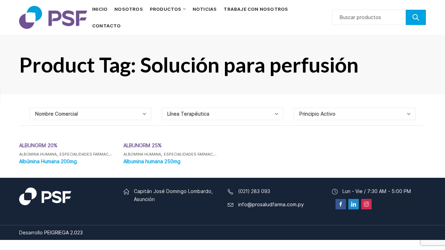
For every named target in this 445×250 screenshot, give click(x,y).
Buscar (416, 17)
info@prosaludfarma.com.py (271, 204)
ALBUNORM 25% (142, 145)
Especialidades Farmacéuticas (92, 154)
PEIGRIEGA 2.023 (63, 232)
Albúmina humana (38, 154)
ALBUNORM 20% (38, 145)
